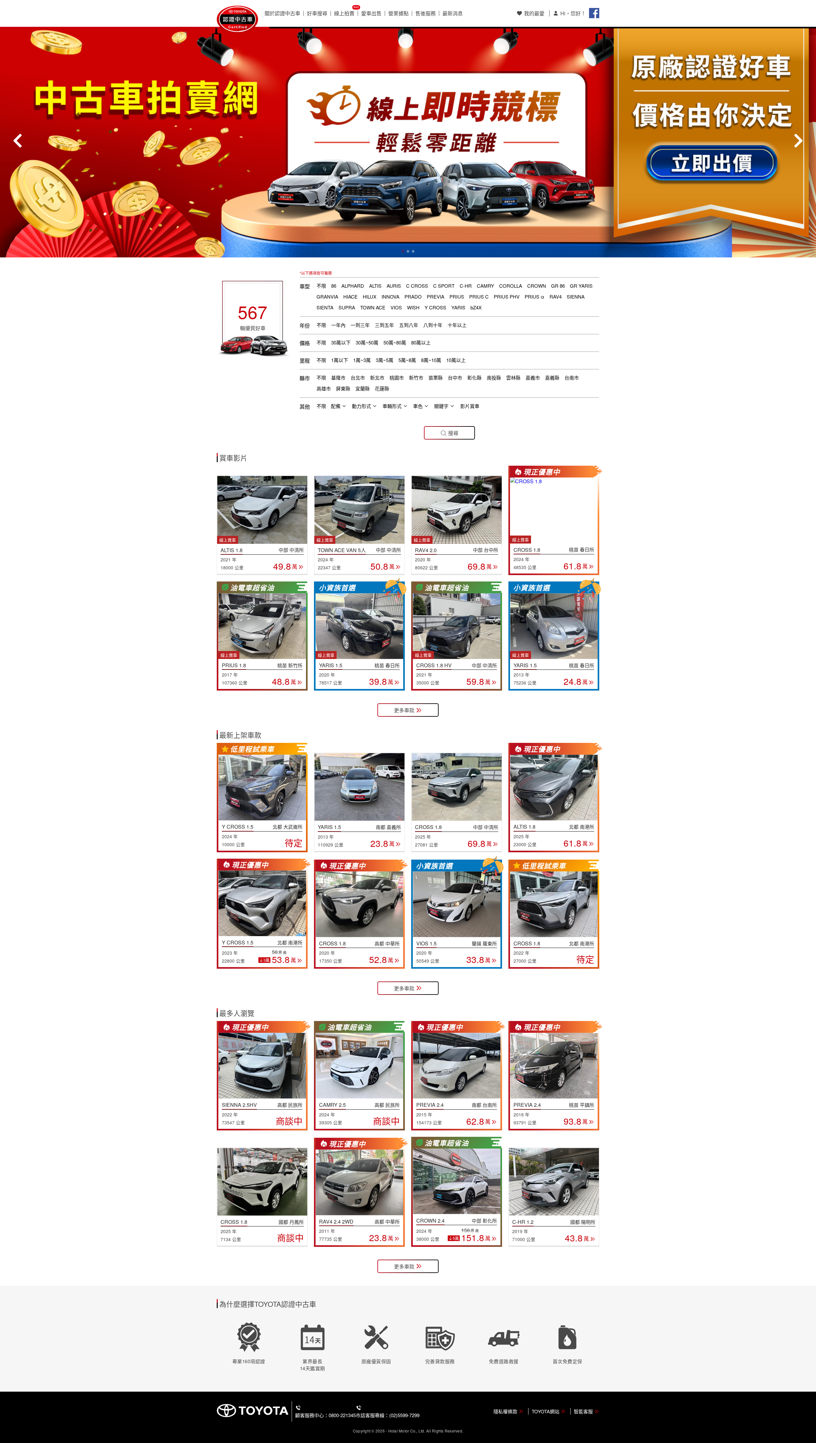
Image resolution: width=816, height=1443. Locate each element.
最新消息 (452, 13)
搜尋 (453, 433)
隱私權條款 (505, 1411)
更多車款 (404, 710)
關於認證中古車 (282, 13)
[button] (403, 251)
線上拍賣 (344, 13)
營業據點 (398, 13)
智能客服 (583, 1411)
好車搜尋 (317, 13)
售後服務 (425, 13)
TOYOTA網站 (545, 1411)
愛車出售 (371, 13)
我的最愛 (534, 13)
